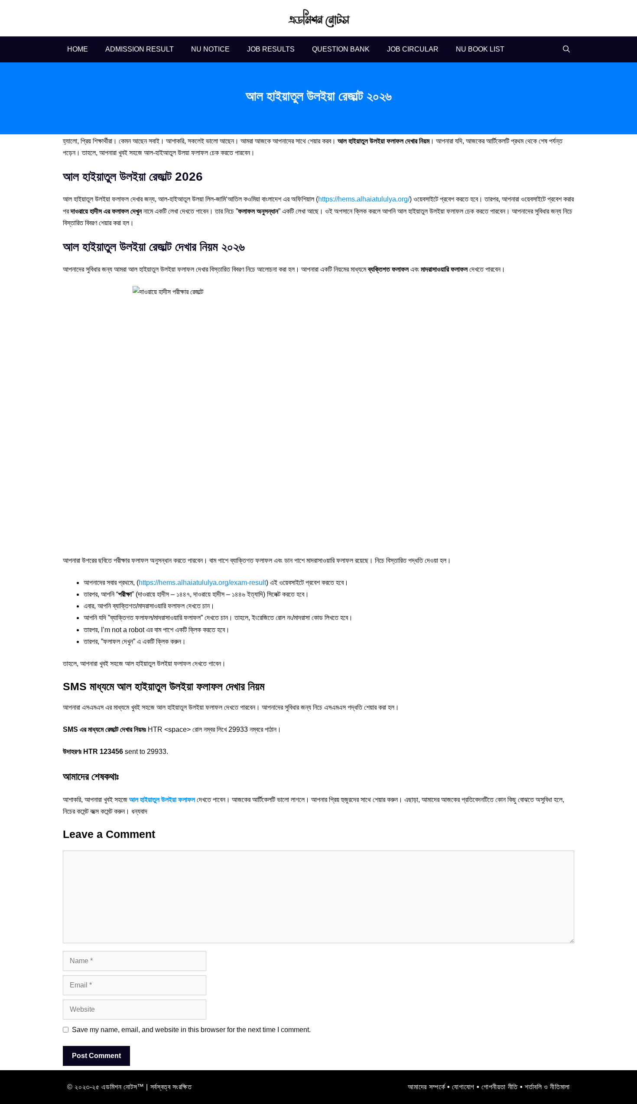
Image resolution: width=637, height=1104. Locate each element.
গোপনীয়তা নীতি (499, 1087)
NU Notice (210, 49)
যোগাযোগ (463, 1087)
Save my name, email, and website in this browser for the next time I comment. (191, 1029)
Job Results (271, 49)
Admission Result (139, 49)
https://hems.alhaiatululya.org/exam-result (202, 582)
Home (77, 49)
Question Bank (341, 49)
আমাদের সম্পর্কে (426, 1087)
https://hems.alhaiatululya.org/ (364, 199)
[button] (566, 49)
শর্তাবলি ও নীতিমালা (547, 1087)
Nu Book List (480, 49)
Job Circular (413, 49)
